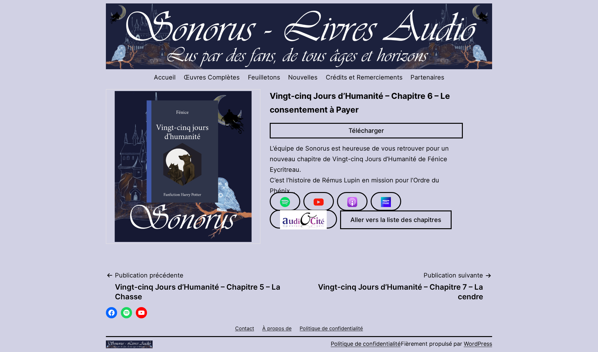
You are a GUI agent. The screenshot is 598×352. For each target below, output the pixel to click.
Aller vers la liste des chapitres (395, 220)
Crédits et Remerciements (364, 77)
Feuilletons (264, 77)
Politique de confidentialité (366, 343)
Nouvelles (302, 77)
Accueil (165, 77)
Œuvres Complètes (212, 77)
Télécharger (366, 130)
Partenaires (427, 77)
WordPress (478, 343)
